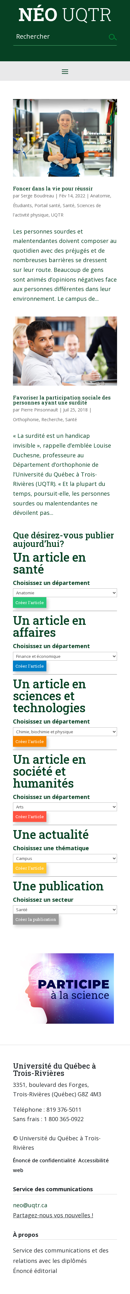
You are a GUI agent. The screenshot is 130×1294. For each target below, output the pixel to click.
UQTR (57, 215)
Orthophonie (26, 419)
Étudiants (22, 205)
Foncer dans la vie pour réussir (53, 188)
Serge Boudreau (37, 196)
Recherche (52, 419)
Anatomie (100, 196)
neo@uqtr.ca (30, 1205)
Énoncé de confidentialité (44, 1160)
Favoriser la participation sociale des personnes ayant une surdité (62, 400)
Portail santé (47, 205)
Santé (68, 205)
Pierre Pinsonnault (39, 410)
